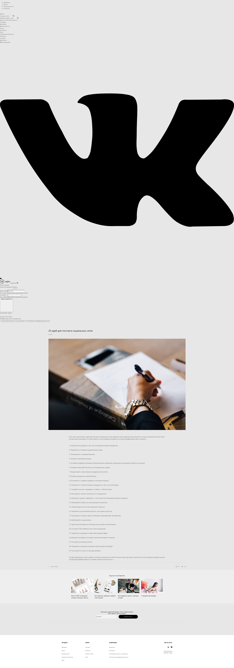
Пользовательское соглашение (118, 654)
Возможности (8, 6)
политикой (30, 321)
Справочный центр (7, 34)
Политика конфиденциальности (118, 657)
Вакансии (112, 647)
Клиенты (7, 8)
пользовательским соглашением (13, 321)
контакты (3, 30)
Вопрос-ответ (89, 654)
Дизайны (7, 2)
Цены (6, 4)
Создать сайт (4, 16)
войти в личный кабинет (8, 20)
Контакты (112, 650)
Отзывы (87, 647)
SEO (63, 660)
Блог (86, 657)
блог (1, 32)
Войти (2, 14)
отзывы (2, 38)
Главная (3, 22)
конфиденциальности (42, 321)
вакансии (3, 40)
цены (2, 28)
